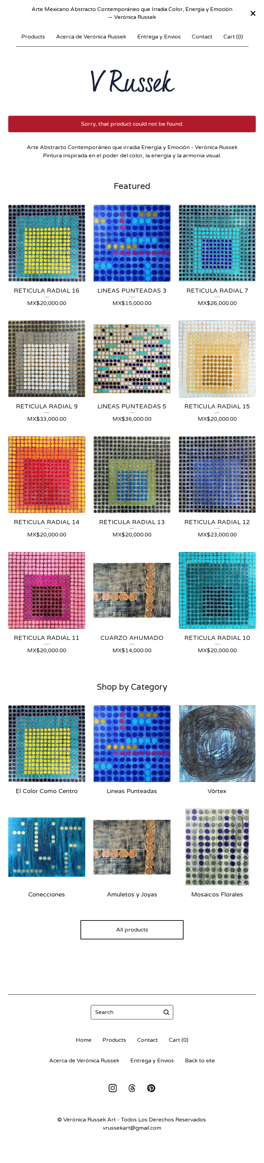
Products (33, 36)
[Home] (132, 81)
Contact (202, 36)
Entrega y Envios (159, 36)
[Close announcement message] (253, 13)
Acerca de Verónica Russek (91, 36)
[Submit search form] (166, 1012)
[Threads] (132, 1088)
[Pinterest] (151, 1088)
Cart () (233, 36)
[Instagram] (112, 1088)
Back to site (200, 1060)
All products (132, 929)
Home (83, 1040)
